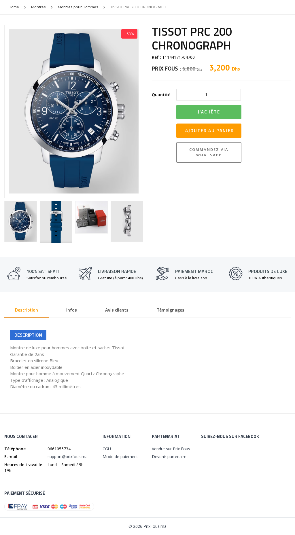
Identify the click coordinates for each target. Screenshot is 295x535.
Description (26, 309)
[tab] (26, 310)
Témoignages (170, 309)
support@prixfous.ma (68, 456)
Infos (71, 309)
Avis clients (116, 309)
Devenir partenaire (169, 456)
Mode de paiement (120, 456)
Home (14, 7)
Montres (38, 7)
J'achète (209, 112)
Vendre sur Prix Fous (171, 448)
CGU (107, 448)
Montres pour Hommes (78, 7)
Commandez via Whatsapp (208, 152)
